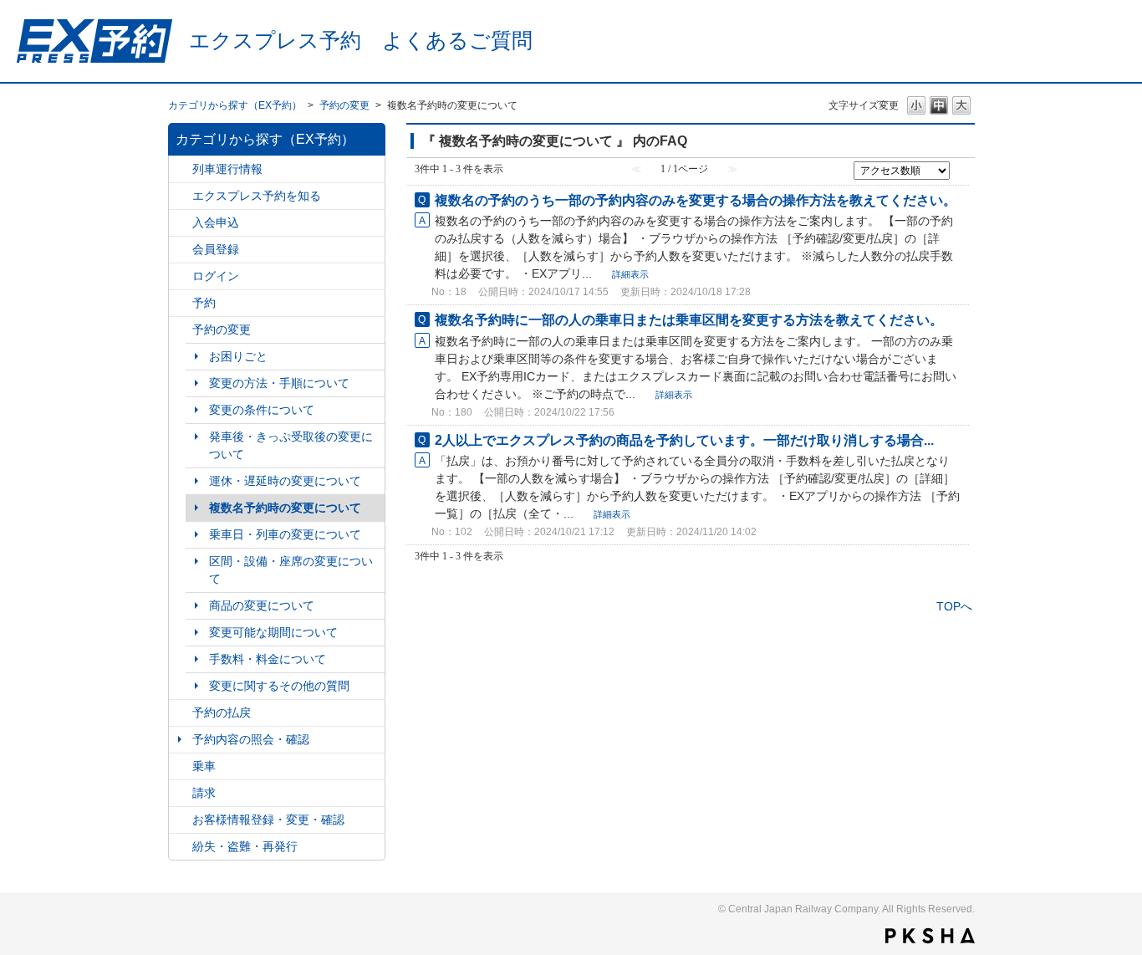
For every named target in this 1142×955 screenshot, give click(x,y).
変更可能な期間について (273, 632)
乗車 (204, 766)
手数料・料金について (267, 659)
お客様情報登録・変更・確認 (268, 819)
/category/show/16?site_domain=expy (180, 330)
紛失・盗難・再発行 (245, 846)
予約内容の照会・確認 (250, 739)
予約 (204, 302)
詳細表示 (630, 274)
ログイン (215, 276)
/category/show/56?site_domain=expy (180, 846)
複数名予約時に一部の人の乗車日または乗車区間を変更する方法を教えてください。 (689, 319)
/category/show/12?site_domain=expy (180, 820)
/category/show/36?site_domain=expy (180, 169)
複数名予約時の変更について (285, 507)
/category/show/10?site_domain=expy (180, 276)
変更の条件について (261, 409)
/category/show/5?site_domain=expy (180, 196)
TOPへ (954, 606)
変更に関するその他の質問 (279, 685)
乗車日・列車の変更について (285, 534)
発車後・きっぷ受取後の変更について (291, 445)
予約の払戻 (221, 712)
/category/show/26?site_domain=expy (180, 766)
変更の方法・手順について (279, 383)
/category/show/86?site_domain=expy (180, 223)
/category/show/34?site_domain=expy (180, 793)
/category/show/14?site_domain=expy (180, 303)
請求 (204, 792)
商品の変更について (261, 605)
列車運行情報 (227, 169)
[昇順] (959, 169)
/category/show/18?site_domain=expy (180, 713)
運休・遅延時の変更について (285, 481)
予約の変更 (344, 105)
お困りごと (238, 356)
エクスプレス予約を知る (256, 195)
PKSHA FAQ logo (930, 936)
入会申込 (215, 222)
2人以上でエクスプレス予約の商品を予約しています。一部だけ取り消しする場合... (684, 439)
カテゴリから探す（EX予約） (235, 105)
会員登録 (215, 249)
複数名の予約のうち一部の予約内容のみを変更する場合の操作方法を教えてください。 (695, 199)
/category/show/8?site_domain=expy (180, 249)
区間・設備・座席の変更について (291, 569)
